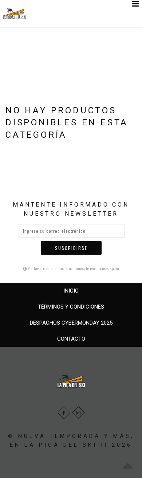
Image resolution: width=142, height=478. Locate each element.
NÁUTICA (55, 42)
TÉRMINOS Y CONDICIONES (71, 306)
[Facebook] (63, 412)
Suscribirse (71, 248)
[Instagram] (78, 412)
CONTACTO (71, 339)
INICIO (71, 290)
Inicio (16, 42)
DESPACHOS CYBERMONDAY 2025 (71, 323)
